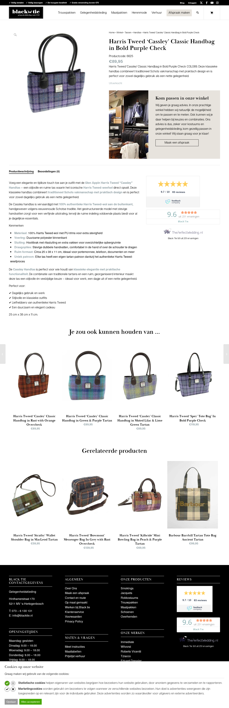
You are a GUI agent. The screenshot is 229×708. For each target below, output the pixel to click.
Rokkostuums (129, 598)
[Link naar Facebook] (206, 2)
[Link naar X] (201, 2)
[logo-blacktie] (26, 12)
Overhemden (129, 616)
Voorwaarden (73, 616)
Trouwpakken (129, 602)
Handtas (137, 33)
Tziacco (126, 656)
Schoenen (127, 612)
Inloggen (192, 2)
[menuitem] (182, 3)
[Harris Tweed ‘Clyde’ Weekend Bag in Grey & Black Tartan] (226, 354)
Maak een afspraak (177, 142)
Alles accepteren (30, 701)
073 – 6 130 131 (22, 611)
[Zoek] (197, 12)
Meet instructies (75, 646)
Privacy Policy (74, 621)
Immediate (127, 642)
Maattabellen (73, 651)
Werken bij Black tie (77, 607)
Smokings (127, 588)
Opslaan (11, 701)
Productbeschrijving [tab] (21, 171)
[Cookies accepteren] (7, 683)
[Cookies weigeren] (13, 683)
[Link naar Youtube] (212, 2)
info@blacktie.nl (22, 615)
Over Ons (71, 588)
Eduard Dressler (131, 661)
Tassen (128, 33)
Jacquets (126, 593)
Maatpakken (128, 607)
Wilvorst (126, 646)
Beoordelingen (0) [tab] (49, 171)
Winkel (119, 33)
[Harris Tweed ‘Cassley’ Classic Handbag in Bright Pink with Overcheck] (3, 354)
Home (111, 33)
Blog (182, 2)
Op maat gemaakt (76, 602)
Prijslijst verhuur (75, 656)
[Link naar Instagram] (217, 2)
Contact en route (75, 598)
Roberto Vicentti (131, 651)
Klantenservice (74, 612)
